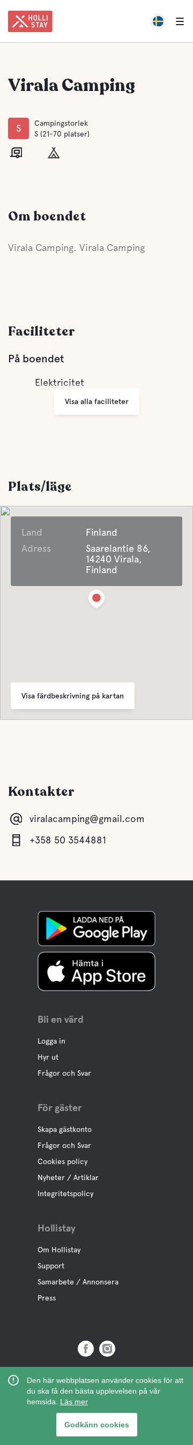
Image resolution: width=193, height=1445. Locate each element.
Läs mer (74, 1401)
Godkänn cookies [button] (96, 1424)
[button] (96, 601)
